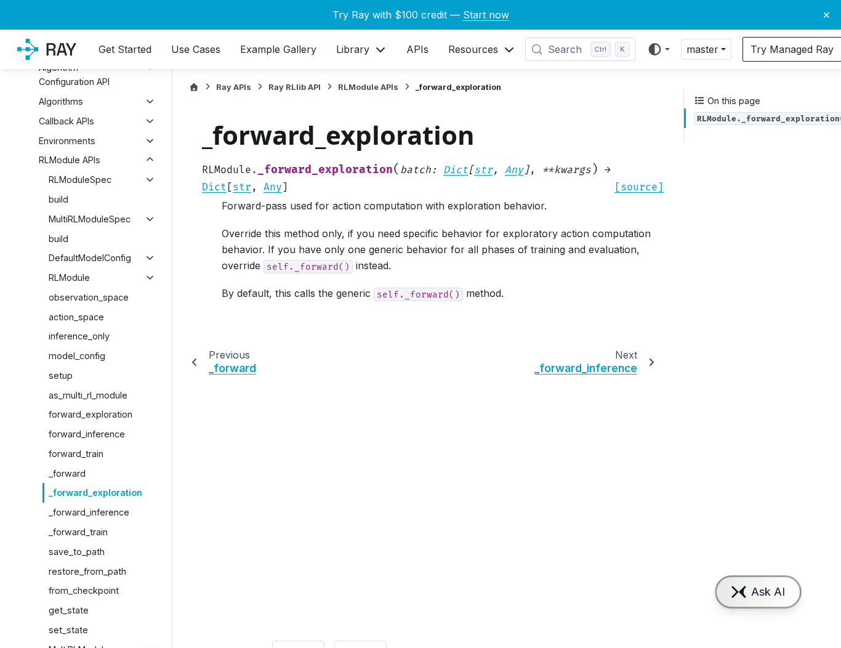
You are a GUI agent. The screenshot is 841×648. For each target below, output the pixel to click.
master (702, 49)
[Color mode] (658, 49)
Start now (486, 15)
